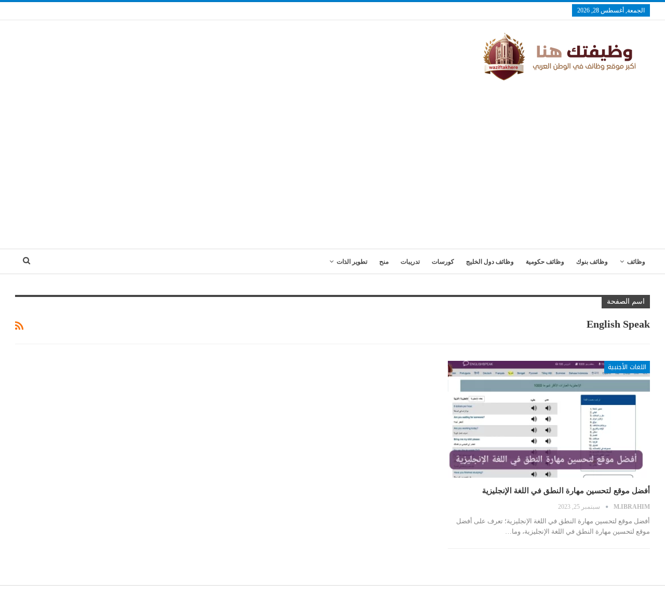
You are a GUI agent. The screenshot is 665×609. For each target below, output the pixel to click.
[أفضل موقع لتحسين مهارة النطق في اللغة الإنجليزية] (549, 419)
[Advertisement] (332, 160)
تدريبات (410, 261)
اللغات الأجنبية (627, 367)
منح (384, 261)
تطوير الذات (352, 261)
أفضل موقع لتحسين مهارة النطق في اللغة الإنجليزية (566, 490)
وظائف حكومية (545, 261)
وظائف (636, 261)
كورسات (443, 261)
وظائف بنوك (592, 261)
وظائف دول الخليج (490, 261)
